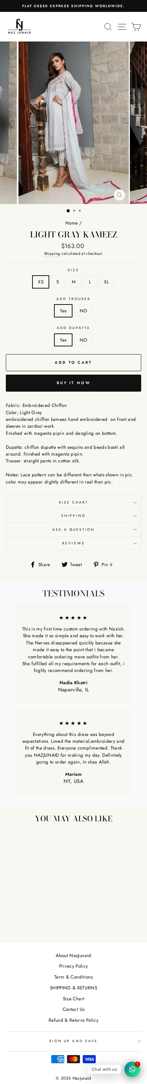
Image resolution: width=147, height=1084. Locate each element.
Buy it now (73, 382)
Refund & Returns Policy (73, 1020)
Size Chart (74, 502)
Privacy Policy (73, 966)
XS (40, 281)
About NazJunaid (73, 955)
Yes (63, 310)
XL (106, 281)
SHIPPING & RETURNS (73, 987)
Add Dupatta (73, 327)
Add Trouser (73, 298)
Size (73, 270)
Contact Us (73, 1009)
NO (84, 310)
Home (71, 222)
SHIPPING (73, 515)
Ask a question (73, 529)
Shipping (52, 253)
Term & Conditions (73, 976)
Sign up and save (73, 1041)
